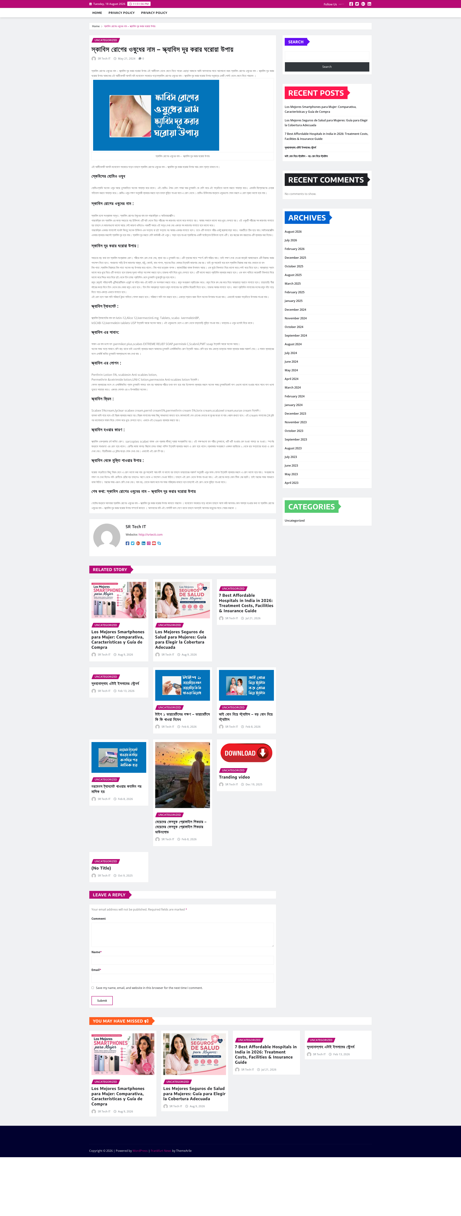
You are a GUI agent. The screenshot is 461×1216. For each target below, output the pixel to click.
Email (96, 970)
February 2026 (295, 249)
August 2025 (293, 275)
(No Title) (101, 867)
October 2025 (294, 266)
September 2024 (296, 335)
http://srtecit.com (151, 535)
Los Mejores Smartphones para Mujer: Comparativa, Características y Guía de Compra (118, 639)
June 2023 (291, 465)
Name (96, 952)
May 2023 (291, 474)
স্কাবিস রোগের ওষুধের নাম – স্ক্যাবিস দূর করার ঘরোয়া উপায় (129, 26)
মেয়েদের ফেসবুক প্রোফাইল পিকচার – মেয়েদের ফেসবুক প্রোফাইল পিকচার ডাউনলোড (181, 826)
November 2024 (296, 318)
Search (296, 41)
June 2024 (291, 362)
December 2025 (295, 258)
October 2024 (294, 327)
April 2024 (291, 379)
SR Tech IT (104, 58)
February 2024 (295, 396)
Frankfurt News (161, 1151)
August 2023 (293, 448)
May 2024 (291, 370)
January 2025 (294, 301)
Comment (98, 919)
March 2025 (293, 284)
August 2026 (293, 232)
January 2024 (294, 405)
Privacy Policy (122, 13)
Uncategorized (295, 521)
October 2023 (294, 431)
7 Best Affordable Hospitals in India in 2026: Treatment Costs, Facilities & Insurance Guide (246, 603)
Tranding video (234, 776)
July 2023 (291, 457)
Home (97, 13)
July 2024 (291, 353)
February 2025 (295, 292)
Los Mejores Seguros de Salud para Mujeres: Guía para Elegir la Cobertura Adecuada (180, 639)
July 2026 (291, 240)
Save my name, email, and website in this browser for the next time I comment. (149, 988)
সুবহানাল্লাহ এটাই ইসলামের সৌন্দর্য (115, 683)
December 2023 (295, 414)
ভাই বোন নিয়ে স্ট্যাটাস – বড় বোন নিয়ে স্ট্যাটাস (306, 156)
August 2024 (293, 344)
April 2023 (291, 483)
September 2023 (296, 439)
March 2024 (293, 387)
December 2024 (295, 310)
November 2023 (296, 422)
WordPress (140, 1151)
